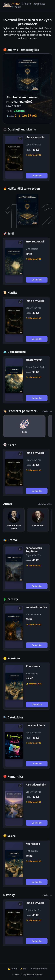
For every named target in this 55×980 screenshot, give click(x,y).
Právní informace (39, 968)
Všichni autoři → (45, 504)
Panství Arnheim (36, 784)
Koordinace (33, 666)
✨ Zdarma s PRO (33, 155)
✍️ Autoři (12, 968)
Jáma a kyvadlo (35, 137)
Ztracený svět (34, 360)
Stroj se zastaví (35, 241)
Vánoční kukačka (36, 607)
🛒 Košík (16, 7)
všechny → (47, 411)
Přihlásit (26, 3)
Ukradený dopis (35, 725)
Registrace (39, 3)
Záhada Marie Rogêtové (34, 549)
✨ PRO (15, 3)
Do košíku (37, 175)
